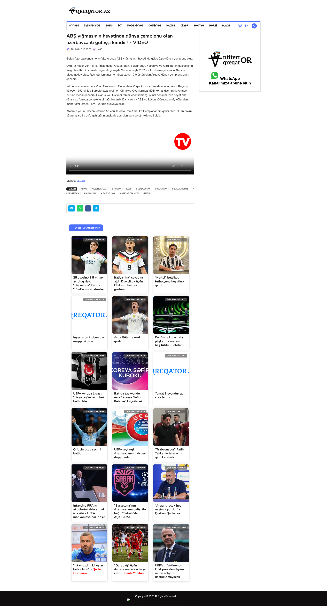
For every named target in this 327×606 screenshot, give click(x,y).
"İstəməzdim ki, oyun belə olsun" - (88, 569)
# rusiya (116, 189)
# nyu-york (90, 194)
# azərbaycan (99, 189)
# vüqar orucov (129, 194)
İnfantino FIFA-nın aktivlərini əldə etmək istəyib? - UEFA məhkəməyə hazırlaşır (89, 511)
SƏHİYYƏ (198, 26)
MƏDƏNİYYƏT (135, 26)
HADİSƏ (170, 26)
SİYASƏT (74, 26)
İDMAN (109, 26)
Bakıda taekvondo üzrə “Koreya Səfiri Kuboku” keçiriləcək (128, 397)
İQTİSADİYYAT (92, 26)
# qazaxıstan (143, 189)
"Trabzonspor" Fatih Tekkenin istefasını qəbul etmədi (169, 453)
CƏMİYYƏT (155, 26)
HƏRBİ (213, 26)
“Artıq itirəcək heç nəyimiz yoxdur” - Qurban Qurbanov (168, 509)
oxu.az (81, 180)
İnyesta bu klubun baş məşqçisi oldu (89, 339)
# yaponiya (161, 189)
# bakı (84, 189)
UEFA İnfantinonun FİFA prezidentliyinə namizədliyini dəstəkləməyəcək (169, 571)
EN (246, 26)
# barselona (108, 194)
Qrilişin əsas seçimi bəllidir (87, 451)
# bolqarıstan (180, 189)
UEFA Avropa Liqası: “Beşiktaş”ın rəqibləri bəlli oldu (88, 397)
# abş (128, 189)
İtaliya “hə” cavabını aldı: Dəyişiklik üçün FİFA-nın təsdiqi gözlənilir (128, 283)
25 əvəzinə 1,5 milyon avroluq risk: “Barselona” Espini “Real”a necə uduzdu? (89, 283)
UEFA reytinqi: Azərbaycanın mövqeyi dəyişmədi (130, 453)
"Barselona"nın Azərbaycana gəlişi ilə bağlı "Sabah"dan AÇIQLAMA (130, 511)
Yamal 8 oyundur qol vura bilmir (169, 395)
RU (240, 26)
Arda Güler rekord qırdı (127, 339)
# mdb (147, 194)
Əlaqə (226, 26)
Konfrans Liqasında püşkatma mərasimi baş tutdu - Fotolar (169, 341)
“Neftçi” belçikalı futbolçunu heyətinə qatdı (169, 281)
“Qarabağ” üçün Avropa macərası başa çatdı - (130, 569)
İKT (120, 26)
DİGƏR (184, 26)
